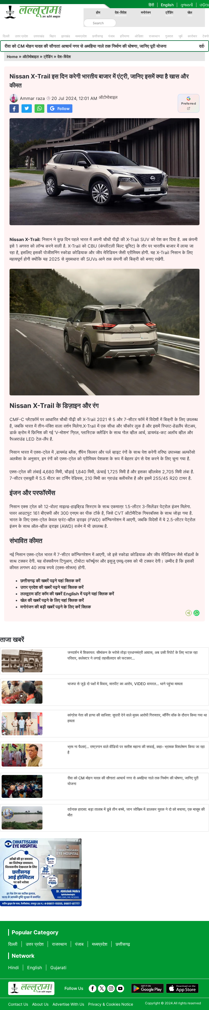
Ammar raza (32, 98)
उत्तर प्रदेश (21, 36)
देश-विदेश (121, 12)
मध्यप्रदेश (81, 36)
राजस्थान (154, 36)
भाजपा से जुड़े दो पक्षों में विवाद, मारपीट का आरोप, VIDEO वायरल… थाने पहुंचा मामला (125, 683)
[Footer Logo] (31, 988)
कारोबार (192, 36)
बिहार (53, 36)
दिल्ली (6, 36)
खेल (190, 12)
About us (40, 1004)
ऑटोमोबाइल (31, 56)
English (167, 4)
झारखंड (65, 36)
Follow (63, 108)
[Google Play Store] (147, 988)
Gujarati (58, 967)
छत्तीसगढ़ (97, 36)
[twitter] (102, 988)
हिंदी (151, 4)
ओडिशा (139, 36)
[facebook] (92, 988)
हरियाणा (124, 36)
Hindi (13, 967)
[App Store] (182, 988)
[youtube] (120, 988)
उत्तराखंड (38, 36)
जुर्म (180, 36)
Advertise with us (68, 1004)
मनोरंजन (146, 12)
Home (12, 56)
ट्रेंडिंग (169, 12)
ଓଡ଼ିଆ (204, 4)
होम (98, 12)
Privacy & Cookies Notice (110, 1004)
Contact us (18, 1004)
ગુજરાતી (186, 4)
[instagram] (111, 988)
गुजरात (169, 36)
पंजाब (111, 36)
